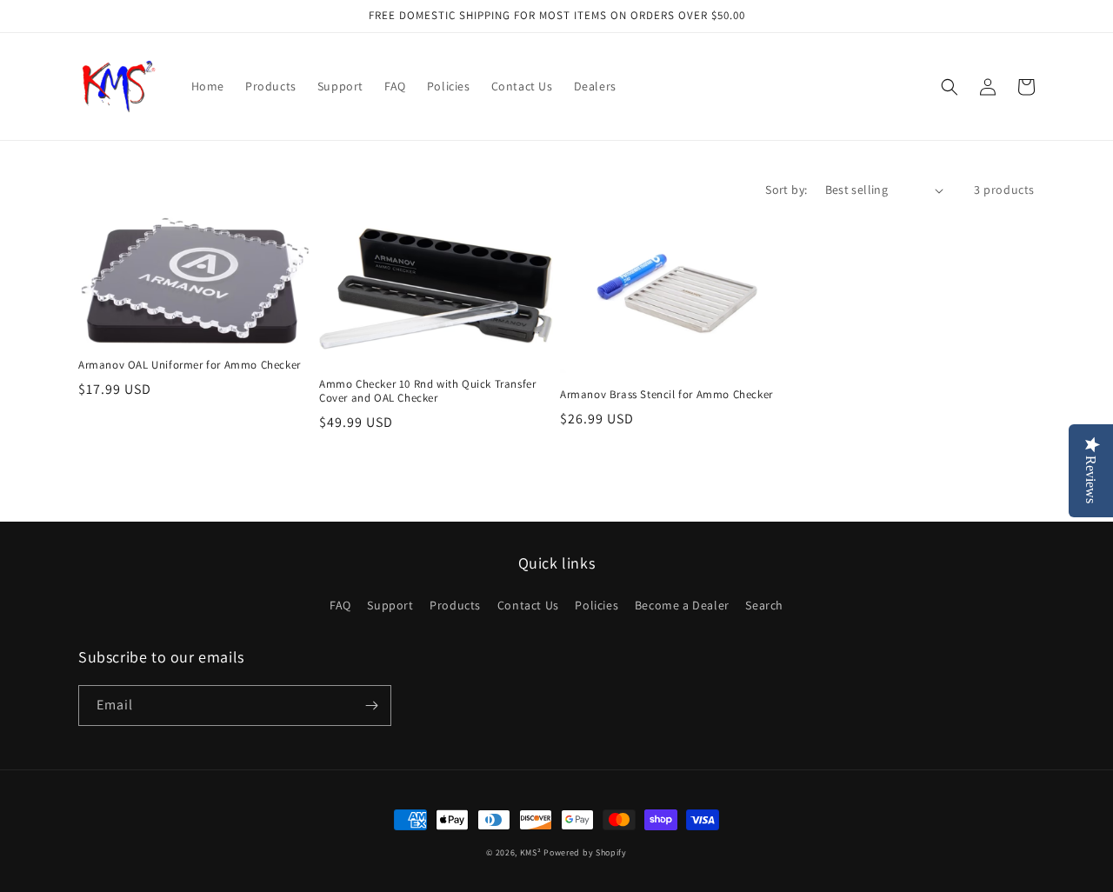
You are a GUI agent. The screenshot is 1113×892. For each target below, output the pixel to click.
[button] (949, 87)
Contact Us (528, 605)
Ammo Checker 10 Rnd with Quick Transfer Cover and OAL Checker (427, 391)
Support (390, 605)
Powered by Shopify (585, 852)
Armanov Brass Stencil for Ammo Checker (666, 395)
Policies (596, 605)
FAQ (340, 605)
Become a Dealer (682, 605)
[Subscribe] (371, 705)
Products (455, 605)
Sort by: (786, 189)
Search (764, 605)
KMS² (531, 852)
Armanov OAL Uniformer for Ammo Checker (189, 365)
